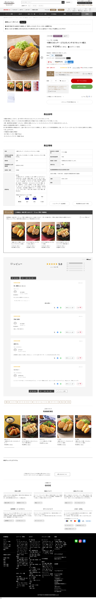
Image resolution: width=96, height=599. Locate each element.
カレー (29, 5)
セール (6, 9)
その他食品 (53, 14)
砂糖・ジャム (45, 566)
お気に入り (86, 10)
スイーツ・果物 (9, 14)
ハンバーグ (13, 402)
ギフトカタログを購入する (60, 557)
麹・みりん (48, 569)
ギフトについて (57, 588)
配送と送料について (9, 502)
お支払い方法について (69, 528)
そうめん (25, 583)
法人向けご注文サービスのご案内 (85, 5)
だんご (21, 565)
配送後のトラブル (20, 502)
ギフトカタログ (76, 14)
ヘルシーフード (45, 572)
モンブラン (41, 5)
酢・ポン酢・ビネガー (47, 564)
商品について (37, 502)
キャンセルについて (79, 502)
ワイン (47, 550)
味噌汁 (34, 569)
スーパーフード (45, 574)
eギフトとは (53, 91)
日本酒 (43, 550)
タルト (26, 553)
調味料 (43, 561)
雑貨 (65, 14)
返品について (68, 502)
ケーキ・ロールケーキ (22, 541)
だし (48, 567)
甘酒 (47, 547)
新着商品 (5, 536)
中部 (4, 561)
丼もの (62, 402)
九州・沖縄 (5, 566)
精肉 (7, 402)
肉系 (31, 559)
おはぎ (24, 565)
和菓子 (17, 556)
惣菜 (31, 588)
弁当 (33, 588)
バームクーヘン (20, 543)
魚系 (33, 559)
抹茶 (27, 563)
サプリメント (47, 575)
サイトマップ (57, 577)
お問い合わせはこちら (62, 474)
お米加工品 (22, 579)
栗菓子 (18, 554)
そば (22, 583)
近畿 (4, 562)
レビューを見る (76, 67)
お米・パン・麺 (31, 14)
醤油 (51, 563)
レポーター (27, 9)
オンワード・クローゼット (84, 3)
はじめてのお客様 (58, 574)
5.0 (60, 264)
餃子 (33, 585)
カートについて (68, 525)
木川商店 (55, 40)
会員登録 (53, 9)
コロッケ (32, 547)
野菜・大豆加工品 (33, 570)
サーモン (34, 5)
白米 (18, 578)
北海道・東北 (6, 557)
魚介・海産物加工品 (33, 550)
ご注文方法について (80, 525)
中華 (30, 583)
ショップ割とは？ (86, 217)
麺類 (17, 581)
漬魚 (33, 552)
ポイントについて (38, 520)
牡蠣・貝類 (34, 555)
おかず (20, 14)
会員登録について (8, 520)
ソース (51, 567)
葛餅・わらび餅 (20, 560)
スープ (31, 569)
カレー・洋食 (32, 578)
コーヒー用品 (60, 546)
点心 (31, 585)
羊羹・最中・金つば (23, 559)
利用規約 (56, 582)
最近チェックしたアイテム (80, 11)
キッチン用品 (57, 539)
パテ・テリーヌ (54, 402)
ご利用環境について (58, 578)
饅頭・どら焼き (20, 558)
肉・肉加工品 (32, 539)
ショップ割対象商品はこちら (62, 74)
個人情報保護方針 (58, 580)
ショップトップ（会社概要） (59, 203)
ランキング (14, 9)
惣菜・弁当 (31, 586)
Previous (5, 57)
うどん (18, 583)
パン (17, 587)
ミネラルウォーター (46, 541)
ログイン (61, 9)
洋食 (34, 580)
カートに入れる (82, 81)
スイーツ (18, 539)
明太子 (36, 552)
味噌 (48, 563)
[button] (6, 426)
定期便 (87, 14)
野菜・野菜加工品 (34, 572)
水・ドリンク (45, 539)
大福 (18, 565)
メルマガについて (19, 520)
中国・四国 (5, 564)
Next (41, 57)
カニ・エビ (36, 553)
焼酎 (51, 550)
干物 (31, 552)
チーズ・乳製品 (32, 577)
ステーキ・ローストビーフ (25, 402)
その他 (68, 402)
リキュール (46, 553)
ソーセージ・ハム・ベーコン (41, 402)
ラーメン (19, 584)
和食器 (60, 541)
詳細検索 (68, 2)
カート (90, 10)
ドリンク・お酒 (42, 14)
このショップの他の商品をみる (68, 102)
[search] (63, 2)
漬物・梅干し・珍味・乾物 (35, 575)
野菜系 (36, 559)
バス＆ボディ (57, 549)
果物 (17, 568)
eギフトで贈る (81, 86)
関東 (4, 559)
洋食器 (56, 541)
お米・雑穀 (18, 576)
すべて (4, 539)
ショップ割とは (88, 73)
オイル (43, 569)
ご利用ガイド (74, 10)
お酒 (43, 549)
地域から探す (35, 9)
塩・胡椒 (44, 563)
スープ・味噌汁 (32, 567)
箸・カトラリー (59, 544)
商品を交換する (57, 558)
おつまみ (31, 562)
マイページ (69, 10)
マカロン (23, 544)
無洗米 (21, 578)
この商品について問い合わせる (54, 96)
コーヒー (46, 543)
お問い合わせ (57, 586)
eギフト (21, 9)
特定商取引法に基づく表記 (82, 203)
